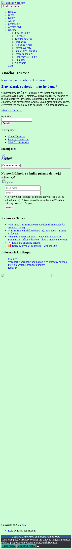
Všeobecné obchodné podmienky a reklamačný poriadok (38, 261)
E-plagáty (20, 59)
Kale (23, 525)
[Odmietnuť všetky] (38, 546)
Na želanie (20, 62)
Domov (12, 11)
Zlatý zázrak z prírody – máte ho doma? (29, 86)
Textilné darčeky (23, 38)
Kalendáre (20, 35)
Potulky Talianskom (18, 139)
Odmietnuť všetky (26, 546)
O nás (11, 14)
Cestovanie (14, 23)
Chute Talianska (16, 136)
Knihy (11, 17)
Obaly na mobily (23, 53)
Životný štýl (14, 26)
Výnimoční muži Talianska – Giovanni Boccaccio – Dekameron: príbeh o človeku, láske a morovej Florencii (37, 238)
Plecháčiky (20, 41)
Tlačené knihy (22, 32)
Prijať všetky (9, 546)
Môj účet (12, 258)
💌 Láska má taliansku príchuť (24, 242)
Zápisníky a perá (23, 44)
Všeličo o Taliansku (11, 110)
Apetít (11, 20)
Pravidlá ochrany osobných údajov (26, 264)
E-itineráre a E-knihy (26, 56)
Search (6, 123)
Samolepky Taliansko (26, 50)
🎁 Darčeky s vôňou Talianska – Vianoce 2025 (33, 245)
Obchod (12, 29)
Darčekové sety (23, 47)
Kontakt (12, 267)
